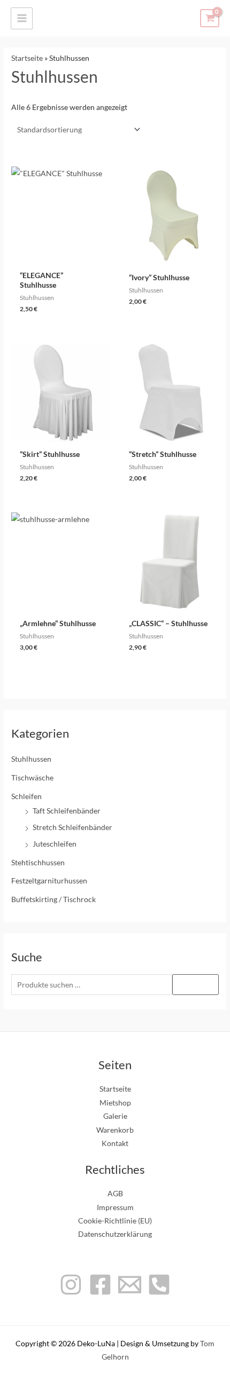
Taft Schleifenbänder (67, 810)
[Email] (129, 1284)
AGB (115, 1193)
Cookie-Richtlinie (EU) (115, 1220)
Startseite (27, 57)
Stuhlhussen (31, 758)
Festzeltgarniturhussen (49, 880)
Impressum (115, 1207)
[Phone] (159, 1284)
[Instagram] (70, 1284)
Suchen (195, 984)
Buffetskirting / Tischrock (53, 899)
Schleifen (26, 796)
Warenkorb (115, 1129)
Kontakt (115, 1143)
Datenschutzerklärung (115, 1233)
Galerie (115, 1115)
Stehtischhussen (38, 862)
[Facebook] (100, 1284)
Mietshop (115, 1102)
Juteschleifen (54, 843)
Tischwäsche (32, 777)
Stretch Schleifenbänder (72, 827)
